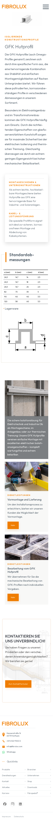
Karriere (5, 793)
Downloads (32, 787)
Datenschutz (19, 816)
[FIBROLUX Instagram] (12, 804)
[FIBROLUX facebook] (4, 804)
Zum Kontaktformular (18, 684)
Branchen (31, 769)
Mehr (13, 525)
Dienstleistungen (9, 775)
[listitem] (18, 734)
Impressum (6, 816)
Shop (29, 781)
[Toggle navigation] (45, 6)
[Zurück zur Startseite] (14, 7)
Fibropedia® (32, 793)
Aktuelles (6, 787)
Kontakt (5, 781)
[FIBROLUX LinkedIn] (20, 804)
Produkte (6, 769)
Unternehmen (33, 775)
